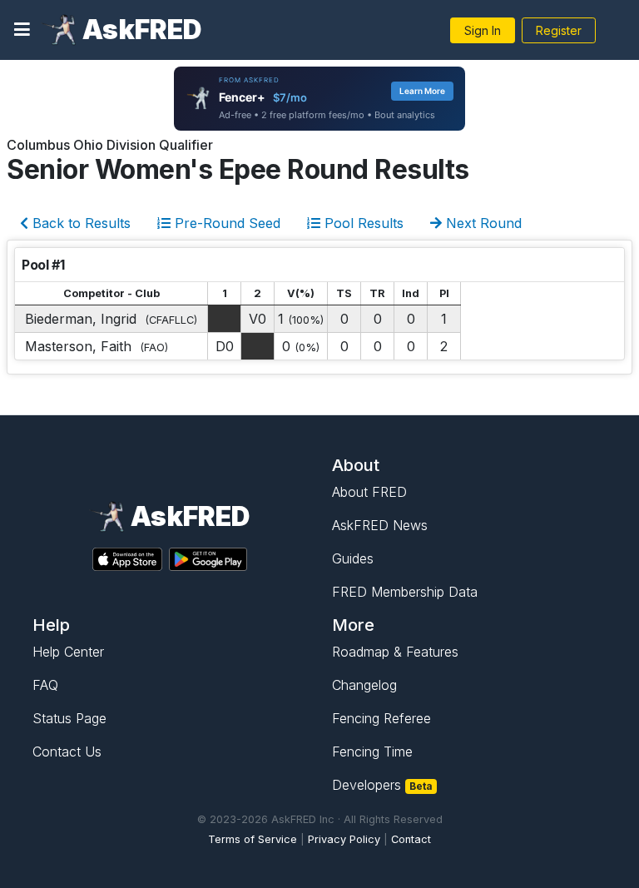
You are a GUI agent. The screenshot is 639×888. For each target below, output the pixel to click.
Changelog (364, 685)
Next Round (482, 223)
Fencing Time (372, 751)
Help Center (68, 651)
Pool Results (362, 223)
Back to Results (79, 223)
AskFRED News (380, 525)
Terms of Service (252, 839)
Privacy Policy (344, 839)
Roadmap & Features (395, 651)
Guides (353, 558)
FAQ (45, 685)
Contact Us (67, 751)
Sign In (482, 30)
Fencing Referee (381, 718)
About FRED (369, 492)
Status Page (69, 718)
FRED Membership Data (405, 591)
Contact (411, 839)
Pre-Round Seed (225, 223)
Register (559, 30)
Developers (382, 784)
